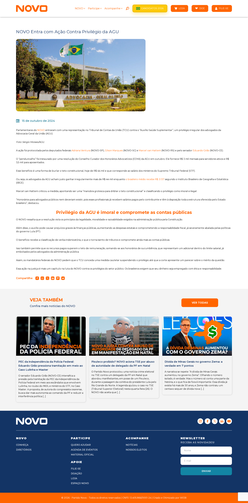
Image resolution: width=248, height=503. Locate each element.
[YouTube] (229, 421)
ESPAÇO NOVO (80, 483)
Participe (94, 8)
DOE (202, 8)
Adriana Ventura (81, 150)
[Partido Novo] (31, 421)
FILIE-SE (223, 8)
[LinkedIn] (222, 421)
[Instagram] (200, 421)
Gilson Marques (114, 150)
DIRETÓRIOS (23, 449)
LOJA (182, 8)
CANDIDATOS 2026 (152, 8)
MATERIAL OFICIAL (82, 454)
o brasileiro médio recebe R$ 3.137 (145, 179)
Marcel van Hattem (150, 150)
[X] (215, 421)
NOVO (79, 8)
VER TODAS (200, 302)
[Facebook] (207, 421)
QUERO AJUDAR (81, 445)
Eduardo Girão (201, 150)
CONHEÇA (22, 445)
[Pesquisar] (127, 8)
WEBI (183, 497)
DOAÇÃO (76, 473)
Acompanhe (112, 8)
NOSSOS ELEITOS (136, 449)
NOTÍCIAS (131, 445)
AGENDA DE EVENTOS (84, 449)
